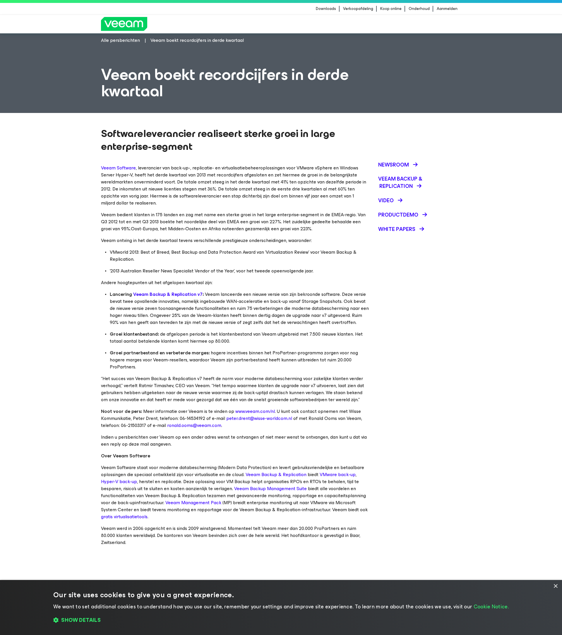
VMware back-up (338, 474)
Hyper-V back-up (119, 481)
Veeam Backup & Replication (276, 474)
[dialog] (281, 607)
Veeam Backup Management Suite (270, 488)
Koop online (391, 9)
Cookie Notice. (491, 606)
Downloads (326, 9)
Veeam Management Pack (193, 503)
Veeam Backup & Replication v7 (168, 294)
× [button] (555, 586)
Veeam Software (118, 168)
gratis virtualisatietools (124, 517)
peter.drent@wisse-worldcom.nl (259, 418)
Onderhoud (419, 9)
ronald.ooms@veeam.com (194, 425)
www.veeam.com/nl (255, 411)
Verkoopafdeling (358, 9)
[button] (281, 620)
